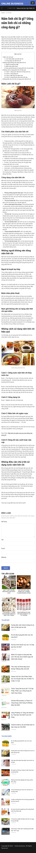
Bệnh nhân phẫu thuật (11, 66)
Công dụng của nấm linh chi (12, 60)
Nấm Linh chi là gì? (7, 57)
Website (3, 557)
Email (3, 548)
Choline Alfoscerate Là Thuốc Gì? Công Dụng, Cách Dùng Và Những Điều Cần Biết (21, 703)
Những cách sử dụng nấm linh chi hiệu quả (14, 70)
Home (3, 12)
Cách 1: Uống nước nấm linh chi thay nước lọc (17, 71)
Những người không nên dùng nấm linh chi (14, 62)
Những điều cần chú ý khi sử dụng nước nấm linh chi (16, 79)
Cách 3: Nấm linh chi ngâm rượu (13, 75)
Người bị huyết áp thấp (11, 64)
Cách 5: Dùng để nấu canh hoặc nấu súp (15, 77)
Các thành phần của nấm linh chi (13, 59)
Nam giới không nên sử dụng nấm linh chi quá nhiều (19, 68)
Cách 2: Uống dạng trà (11, 73)
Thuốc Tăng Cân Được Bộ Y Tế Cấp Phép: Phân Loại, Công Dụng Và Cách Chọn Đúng (22, 691)
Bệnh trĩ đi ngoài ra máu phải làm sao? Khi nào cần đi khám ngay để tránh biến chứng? (22, 657)
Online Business (12, 3)
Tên (2, 539)
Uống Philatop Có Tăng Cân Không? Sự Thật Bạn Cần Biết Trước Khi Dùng (22, 715)
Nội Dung (4, 521)
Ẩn (20, 54)
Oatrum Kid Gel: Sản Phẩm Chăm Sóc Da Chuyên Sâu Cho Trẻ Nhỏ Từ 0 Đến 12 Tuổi (22, 679)
